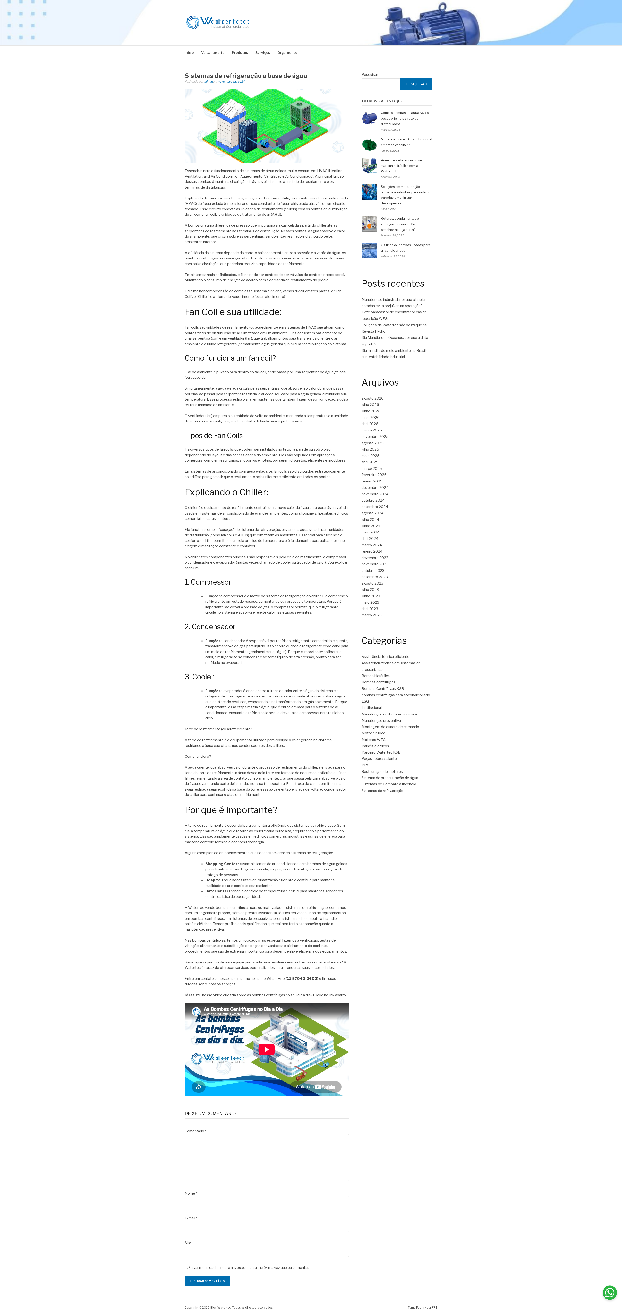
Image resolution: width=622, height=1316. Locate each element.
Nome (191, 1193)
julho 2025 (370, 449)
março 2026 (372, 430)
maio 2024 (371, 532)
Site (188, 1243)
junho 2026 (371, 411)
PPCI (366, 765)
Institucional (372, 707)
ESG (365, 701)
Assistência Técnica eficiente (385, 656)
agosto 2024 (373, 513)
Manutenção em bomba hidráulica (389, 714)
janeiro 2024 (372, 551)
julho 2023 (370, 589)
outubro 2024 (373, 500)
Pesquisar (370, 74)
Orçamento (287, 53)
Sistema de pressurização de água (390, 778)
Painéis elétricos (375, 746)
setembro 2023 (375, 577)
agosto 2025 (373, 443)
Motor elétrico (373, 733)
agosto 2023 (372, 583)
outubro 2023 (373, 570)
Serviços (262, 53)
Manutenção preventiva (381, 720)
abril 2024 (370, 538)
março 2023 (372, 615)
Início (189, 53)
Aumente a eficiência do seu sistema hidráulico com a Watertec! (402, 165)
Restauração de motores (382, 771)
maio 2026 (371, 417)
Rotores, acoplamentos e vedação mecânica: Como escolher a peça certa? (400, 224)
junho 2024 (371, 526)
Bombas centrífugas (378, 682)
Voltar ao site (213, 53)
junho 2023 (371, 596)
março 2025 (372, 468)
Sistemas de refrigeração (382, 791)
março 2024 (372, 545)
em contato (204, 978)
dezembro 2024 (375, 487)
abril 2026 (370, 424)
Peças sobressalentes (380, 759)
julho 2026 (370, 405)
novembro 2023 (375, 564)
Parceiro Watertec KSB (381, 752)
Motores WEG (374, 740)
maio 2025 (371, 456)
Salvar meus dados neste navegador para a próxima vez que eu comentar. (249, 1267)
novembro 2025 (375, 436)
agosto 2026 (373, 398)
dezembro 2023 (375, 558)
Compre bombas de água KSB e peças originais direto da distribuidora (405, 118)
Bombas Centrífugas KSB (383, 689)
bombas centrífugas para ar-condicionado (396, 695)
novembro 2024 (375, 494)
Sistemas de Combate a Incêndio (389, 784)
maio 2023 (370, 602)
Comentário (195, 1131)
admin (208, 81)
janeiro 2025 (372, 481)
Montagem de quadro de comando (390, 727)
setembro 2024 (375, 507)
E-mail (191, 1218)
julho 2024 (370, 519)
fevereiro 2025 (374, 475)
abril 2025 (370, 462)
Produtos (240, 53)
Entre (189, 978)
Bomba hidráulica (376, 676)
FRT (434, 1307)
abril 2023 (370, 609)
